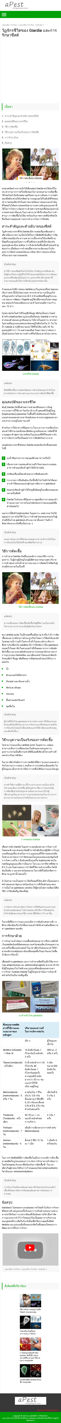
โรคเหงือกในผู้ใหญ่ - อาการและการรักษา (28, 1332)
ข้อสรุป (7, 142)
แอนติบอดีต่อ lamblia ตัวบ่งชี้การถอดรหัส (30, 1381)
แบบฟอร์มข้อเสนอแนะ (48, 1410)
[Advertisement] (30, 69)
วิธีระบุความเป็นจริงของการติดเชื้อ (20, 132)
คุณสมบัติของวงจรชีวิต (15, 121)
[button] (4, 164)
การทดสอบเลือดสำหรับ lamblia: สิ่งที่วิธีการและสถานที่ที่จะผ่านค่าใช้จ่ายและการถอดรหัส (30, 1357)
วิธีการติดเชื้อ (10, 126)
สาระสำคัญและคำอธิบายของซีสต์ (20, 116)
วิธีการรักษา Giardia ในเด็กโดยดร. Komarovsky (30, 1310)
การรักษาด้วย (10, 137)
